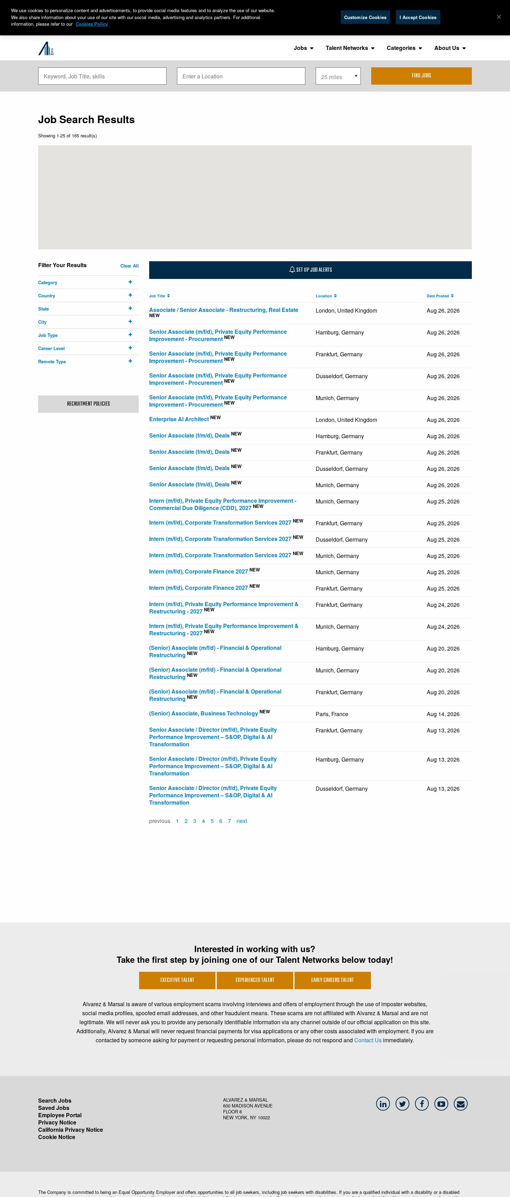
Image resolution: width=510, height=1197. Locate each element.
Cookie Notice (56, 1137)
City (42, 322)
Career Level (51, 348)
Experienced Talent (255, 980)
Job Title (158, 295)
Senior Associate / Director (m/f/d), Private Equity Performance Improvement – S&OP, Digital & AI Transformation (213, 736)
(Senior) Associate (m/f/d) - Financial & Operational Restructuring (215, 651)
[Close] (499, 16)
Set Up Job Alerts (313, 270)
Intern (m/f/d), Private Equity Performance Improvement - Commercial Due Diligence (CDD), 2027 (222, 504)
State (43, 309)
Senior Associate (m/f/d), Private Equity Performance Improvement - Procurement (218, 335)
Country (46, 295)
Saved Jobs (53, 1108)
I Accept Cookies (418, 17)
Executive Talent (177, 980)
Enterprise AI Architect (179, 419)
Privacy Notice (57, 1122)
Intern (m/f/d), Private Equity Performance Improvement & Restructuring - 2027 (224, 607)
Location (325, 295)
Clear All (129, 265)
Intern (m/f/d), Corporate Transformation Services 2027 (220, 522)
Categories (401, 48)
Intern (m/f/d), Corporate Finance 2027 (198, 571)
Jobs (300, 48)
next (242, 821)
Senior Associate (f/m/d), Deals (189, 435)
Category (47, 282)
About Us (446, 48)
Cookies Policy (92, 23)
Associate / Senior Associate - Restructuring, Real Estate (223, 310)
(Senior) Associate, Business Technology (203, 713)
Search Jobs (54, 1100)
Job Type (48, 335)
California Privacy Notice (70, 1130)
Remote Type (52, 361)
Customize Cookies (365, 17)
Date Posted (439, 295)
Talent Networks (347, 48)
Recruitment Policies (88, 404)
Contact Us (368, 1040)
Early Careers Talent (332, 980)
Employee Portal (60, 1115)
